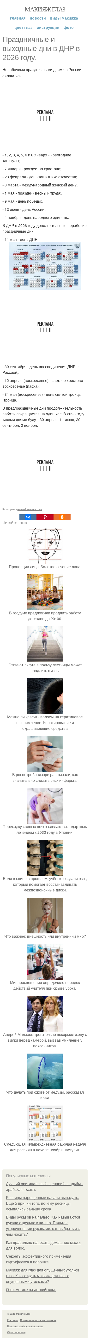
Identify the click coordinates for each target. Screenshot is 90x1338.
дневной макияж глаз (29, 509)
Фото (69, 27)
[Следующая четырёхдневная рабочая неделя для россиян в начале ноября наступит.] (45, 1138)
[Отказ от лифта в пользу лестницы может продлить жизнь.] (45, 659)
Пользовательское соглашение (38, 1320)
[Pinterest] (45, 517)
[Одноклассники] (62, 517)
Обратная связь (16, 1332)
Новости (38, 18)
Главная (17, 18)
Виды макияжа (64, 18)
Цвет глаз (23, 27)
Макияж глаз (45, 9)
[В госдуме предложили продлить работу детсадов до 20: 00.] (45, 607)
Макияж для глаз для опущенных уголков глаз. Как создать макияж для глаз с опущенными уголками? (42, 1276)
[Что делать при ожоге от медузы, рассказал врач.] (45, 1086)
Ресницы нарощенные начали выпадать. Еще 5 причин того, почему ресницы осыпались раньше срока (42, 1203)
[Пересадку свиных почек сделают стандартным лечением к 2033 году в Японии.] (45, 820)
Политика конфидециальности (25, 1326)
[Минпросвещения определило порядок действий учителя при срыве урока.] (45, 976)
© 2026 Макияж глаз (18, 1313)
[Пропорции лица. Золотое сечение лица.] (45, 561)
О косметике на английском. (31, 1290)
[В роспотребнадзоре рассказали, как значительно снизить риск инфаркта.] (45, 769)
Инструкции (48, 27)
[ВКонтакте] (27, 517)
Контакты (12, 1320)
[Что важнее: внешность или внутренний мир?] (45, 930)
